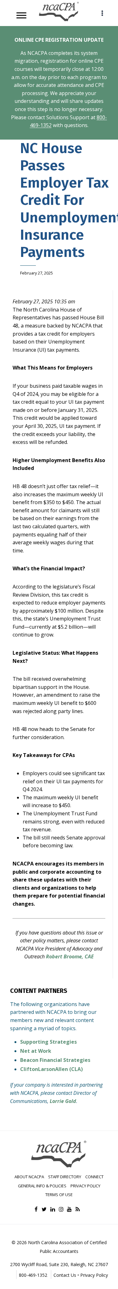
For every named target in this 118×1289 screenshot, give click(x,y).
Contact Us (64, 1275)
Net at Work (35, 1050)
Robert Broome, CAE (70, 956)
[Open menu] (102, 13)
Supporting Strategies (48, 1041)
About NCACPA (29, 1177)
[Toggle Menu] (21, 15)
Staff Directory (64, 1177)
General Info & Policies (42, 1186)
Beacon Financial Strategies (55, 1060)
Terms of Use (59, 1194)
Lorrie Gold (63, 1101)
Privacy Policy (85, 1186)
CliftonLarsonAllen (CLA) (51, 1069)
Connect (94, 1177)
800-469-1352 (33, 1275)
